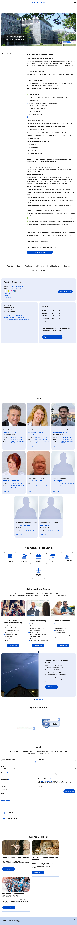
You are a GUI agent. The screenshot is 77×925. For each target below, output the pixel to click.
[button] (10, 558)
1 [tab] (38, 652)
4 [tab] (39, 699)
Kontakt (67, 266)
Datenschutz (18, 919)
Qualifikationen (53, 266)
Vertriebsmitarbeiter (39, 252)
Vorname (4, 772)
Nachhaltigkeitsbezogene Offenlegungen (11, 920)
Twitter (6, 295)
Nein (58, 774)
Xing (8, 291)
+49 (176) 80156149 (66, 439)
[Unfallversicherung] (38, 608)
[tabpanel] (13, 624)
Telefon (3, 786)
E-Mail (3, 793)
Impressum (18, 921)
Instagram (11, 291)
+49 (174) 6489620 (17, 288)
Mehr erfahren (13, 645)
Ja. (41, 786)
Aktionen (40, 266)
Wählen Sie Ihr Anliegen (9, 759)
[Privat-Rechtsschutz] (63, 608)
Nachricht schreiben (65, 291)
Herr (4, 768)
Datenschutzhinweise (46, 781)
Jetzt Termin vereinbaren (54, 337)
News (43, 271)
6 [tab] (42, 699)
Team (19, 266)
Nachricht (41, 759)
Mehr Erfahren (52, 687)
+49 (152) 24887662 (41, 439)
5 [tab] (40, 699)
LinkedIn (14, 291)
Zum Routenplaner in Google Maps (14, 317)
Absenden (71, 791)
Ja (41, 774)
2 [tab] (36, 699)
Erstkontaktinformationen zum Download (17, 319)
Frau (13, 768)
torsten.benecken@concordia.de (15, 315)
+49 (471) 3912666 (17, 286)
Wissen (34, 271)
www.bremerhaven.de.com (35, 153)
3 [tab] (37, 699)
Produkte (29, 266)
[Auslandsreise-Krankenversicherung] (13, 608)
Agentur (10, 266)
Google (16, 291)
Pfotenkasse (7, 297)
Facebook (5, 291)
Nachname (5, 779)
